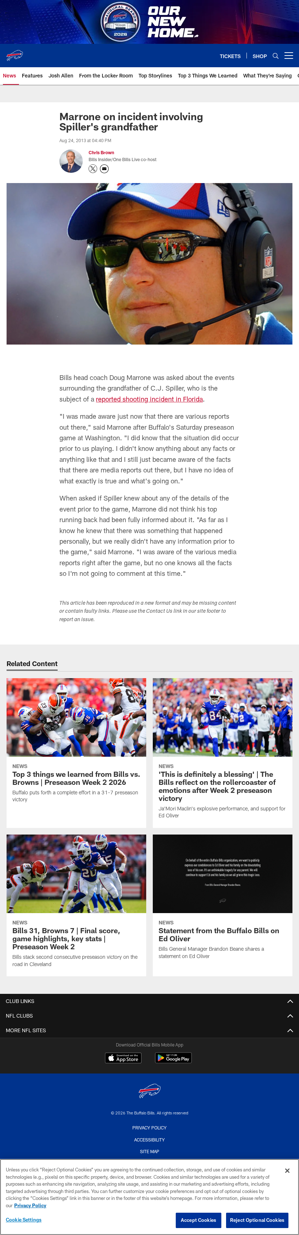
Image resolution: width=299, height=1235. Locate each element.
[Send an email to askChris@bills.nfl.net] (104, 168)
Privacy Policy (149, 1127)
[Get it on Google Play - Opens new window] (173, 1062)
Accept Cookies (198, 1220)
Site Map (149, 1151)
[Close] (287, 1171)
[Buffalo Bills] (149, 1092)
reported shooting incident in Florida (149, 399)
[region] (149, 1197)
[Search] (276, 56)
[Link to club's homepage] (14, 52)
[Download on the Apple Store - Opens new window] (123, 1059)
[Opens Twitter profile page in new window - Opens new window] (93, 168)
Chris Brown (101, 152)
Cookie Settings (24, 1220)
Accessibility (149, 1139)
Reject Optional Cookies (257, 1220)
